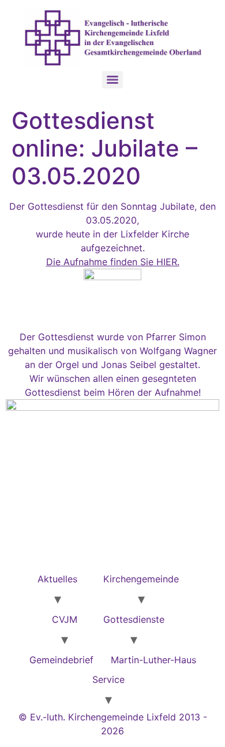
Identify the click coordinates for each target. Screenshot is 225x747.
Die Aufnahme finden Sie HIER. (112, 261)
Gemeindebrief (61, 660)
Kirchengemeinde (141, 579)
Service (108, 679)
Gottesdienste (133, 619)
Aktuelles (57, 579)
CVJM (64, 619)
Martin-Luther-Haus (153, 660)
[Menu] (112, 79)
